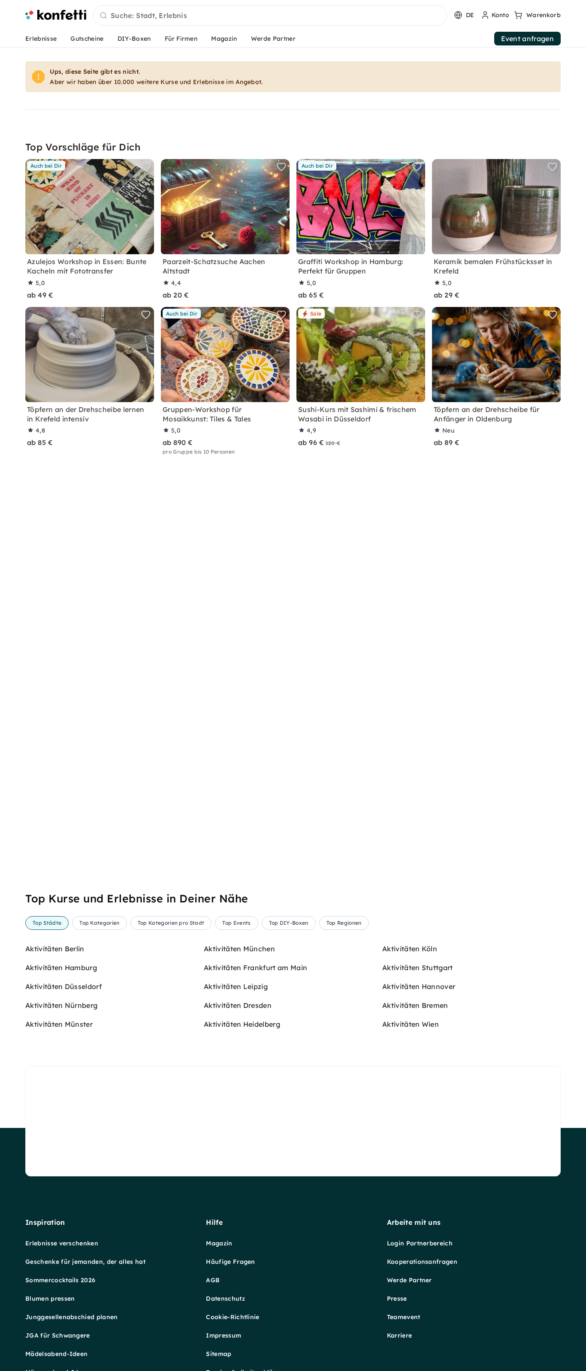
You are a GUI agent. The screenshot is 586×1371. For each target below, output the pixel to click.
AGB (213, 1280)
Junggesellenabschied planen (71, 1317)
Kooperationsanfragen (422, 1262)
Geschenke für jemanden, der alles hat (85, 1262)
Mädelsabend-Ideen (56, 1354)
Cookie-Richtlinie (232, 1317)
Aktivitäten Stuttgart (417, 967)
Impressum (223, 1335)
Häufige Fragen (230, 1262)
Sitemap (218, 1354)
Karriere (399, 1335)
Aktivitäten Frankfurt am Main (255, 967)
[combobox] (270, 16)
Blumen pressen (50, 1298)
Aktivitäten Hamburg (61, 967)
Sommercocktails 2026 (60, 1280)
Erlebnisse (41, 38)
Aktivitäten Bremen (415, 1005)
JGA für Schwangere (57, 1335)
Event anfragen (527, 38)
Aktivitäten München (239, 948)
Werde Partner (273, 38)
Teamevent (403, 1317)
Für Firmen (181, 38)
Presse (397, 1298)
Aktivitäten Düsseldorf (63, 986)
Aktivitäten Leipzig (236, 986)
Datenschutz (225, 1298)
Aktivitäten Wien (410, 1024)
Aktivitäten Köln (409, 948)
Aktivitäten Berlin (55, 948)
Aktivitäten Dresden (238, 1005)
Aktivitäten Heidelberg (242, 1024)
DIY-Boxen (134, 38)
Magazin (224, 38)
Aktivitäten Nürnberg (61, 1005)
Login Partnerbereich (420, 1243)
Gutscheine (86, 38)
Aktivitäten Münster (59, 1024)
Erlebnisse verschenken (61, 1243)
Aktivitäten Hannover (418, 986)
